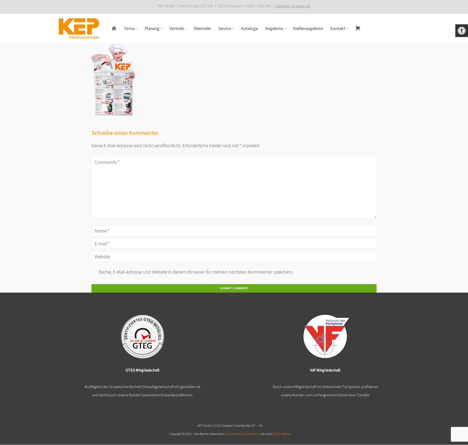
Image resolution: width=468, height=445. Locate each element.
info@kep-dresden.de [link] (292, 5)
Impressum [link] (233, 434)
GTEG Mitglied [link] (281, 434)
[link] (461, 30)
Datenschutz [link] (251, 434)
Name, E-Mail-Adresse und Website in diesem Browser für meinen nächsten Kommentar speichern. (196, 272)
